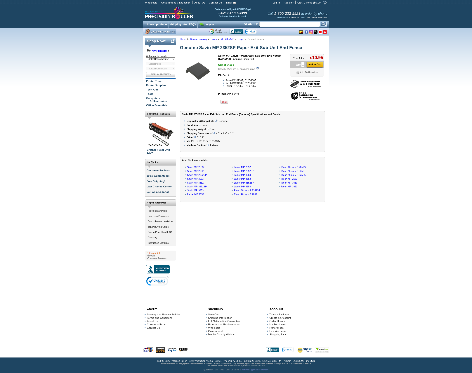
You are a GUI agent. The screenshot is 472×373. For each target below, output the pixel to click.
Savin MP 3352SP (197, 186)
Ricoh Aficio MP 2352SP (247, 190)
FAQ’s (192, 24)
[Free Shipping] (305, 99)
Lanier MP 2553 (195, 194)
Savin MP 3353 (195, 190)
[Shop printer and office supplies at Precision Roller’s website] (188, 13)
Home (183, 39)
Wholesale (151, 2)
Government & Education (175, 2)
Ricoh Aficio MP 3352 (292, 171)
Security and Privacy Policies (163, 314)
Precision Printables (158, 216)
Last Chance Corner (159, 186)
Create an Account (280, 317)
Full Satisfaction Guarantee (224, 321)
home (150, 24)
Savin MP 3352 (195, 182)
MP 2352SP (227, 39)
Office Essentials (157, 105)
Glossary (152, 237)
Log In (276, 2)
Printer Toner (154, 81)
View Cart (213, 314)
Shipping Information (220, 317)
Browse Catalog (198, 39)
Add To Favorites (309, 72)
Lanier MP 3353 (242, 186)
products (162, 24)
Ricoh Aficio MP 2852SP (294, 167)
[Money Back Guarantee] (305, 86)
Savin (214, 39)
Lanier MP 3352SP (244, 182)
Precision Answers (157, 210)
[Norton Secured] (254, 31)
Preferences (276, 327)
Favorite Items (277, 331)
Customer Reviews (158, 170)
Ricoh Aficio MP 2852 (245, 194)
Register (289, 2)
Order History (277, 321)
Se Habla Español (158, 191)
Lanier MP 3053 (242, 175)
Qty (298, 64)
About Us (199, 2)
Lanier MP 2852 (242, 167)
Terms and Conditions (159, 317)
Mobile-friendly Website (221, 334)
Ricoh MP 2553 (289, 178)
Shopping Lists (278, 334)
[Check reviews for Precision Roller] (160, 256)
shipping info (178, 24)
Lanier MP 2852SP (244, 171)
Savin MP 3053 (195, 178)
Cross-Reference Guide (160, 221)
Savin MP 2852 (195, 171)
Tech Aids (152, 89)
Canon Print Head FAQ (160, 232)
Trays (240, 39)
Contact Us (215, 2)
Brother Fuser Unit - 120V (159, 151)
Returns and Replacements (224, 324)
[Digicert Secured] (157, 281)
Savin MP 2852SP (197, 175)
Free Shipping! (156, 181)
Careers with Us (156, 324)
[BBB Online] (236, 31)
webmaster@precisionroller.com (255, 370)
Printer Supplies (156, 85)
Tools (149, 93)
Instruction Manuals (158, 243)
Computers (156, 99)
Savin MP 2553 (195, 167)
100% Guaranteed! (158, 175)
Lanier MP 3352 (242, 178)
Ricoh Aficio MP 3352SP (294, 175)
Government (215, 331)
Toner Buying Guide (158, 226)
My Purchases (277, 324)
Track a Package (279, 314)
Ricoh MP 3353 (289, 186)
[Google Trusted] (218, 31)
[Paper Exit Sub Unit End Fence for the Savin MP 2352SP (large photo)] (198, 87)
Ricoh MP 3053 (289, 182)
